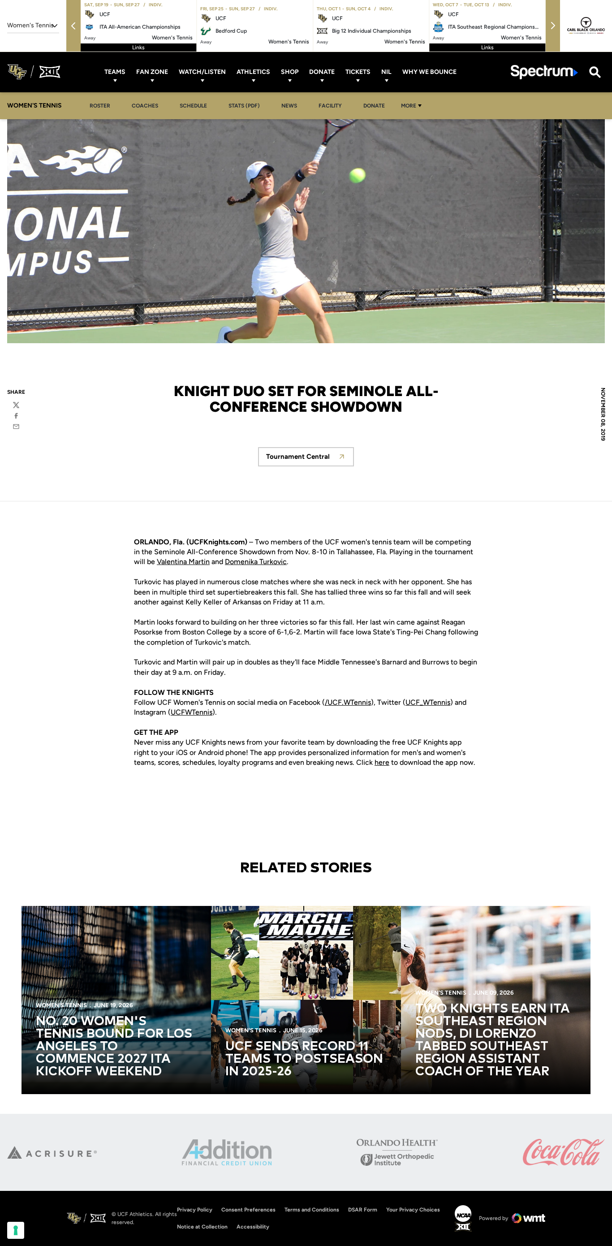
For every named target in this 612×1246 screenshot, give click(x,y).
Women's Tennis (61, 1005)
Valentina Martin (183, 561)
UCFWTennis (191, 712)
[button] (73, 26)
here (382, 762)
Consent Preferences (248, 1210)
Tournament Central (310, 459)
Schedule (193, 106)
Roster (100, 106)
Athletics (253, 72)
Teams (114, 72)
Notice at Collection (202, 1227)
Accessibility (253, 1226)
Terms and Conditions (311, 1210)
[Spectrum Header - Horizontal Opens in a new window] (544, 72)
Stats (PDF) (244, 106)
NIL (386, 72)
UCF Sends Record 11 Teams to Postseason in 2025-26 (304, 1059)
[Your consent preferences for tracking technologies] (15, 1230)
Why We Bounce (429, 72)
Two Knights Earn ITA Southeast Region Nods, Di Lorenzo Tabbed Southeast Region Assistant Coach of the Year (492, 1040)
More (408, 106)
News (289, 106)
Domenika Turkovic (256, 561)
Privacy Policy (194, 1210)
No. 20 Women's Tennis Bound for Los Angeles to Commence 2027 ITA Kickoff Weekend (114, 1046)
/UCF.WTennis (348, 702)
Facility (330, 106)
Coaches (145, 106)
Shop (289, 72)
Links (138, 47)
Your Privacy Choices (413, 1210)
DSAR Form (362, 1210)
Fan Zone (152, 72)
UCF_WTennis (427, 702)
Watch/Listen (202, 72)
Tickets (358, 72)
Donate (322, 72)
